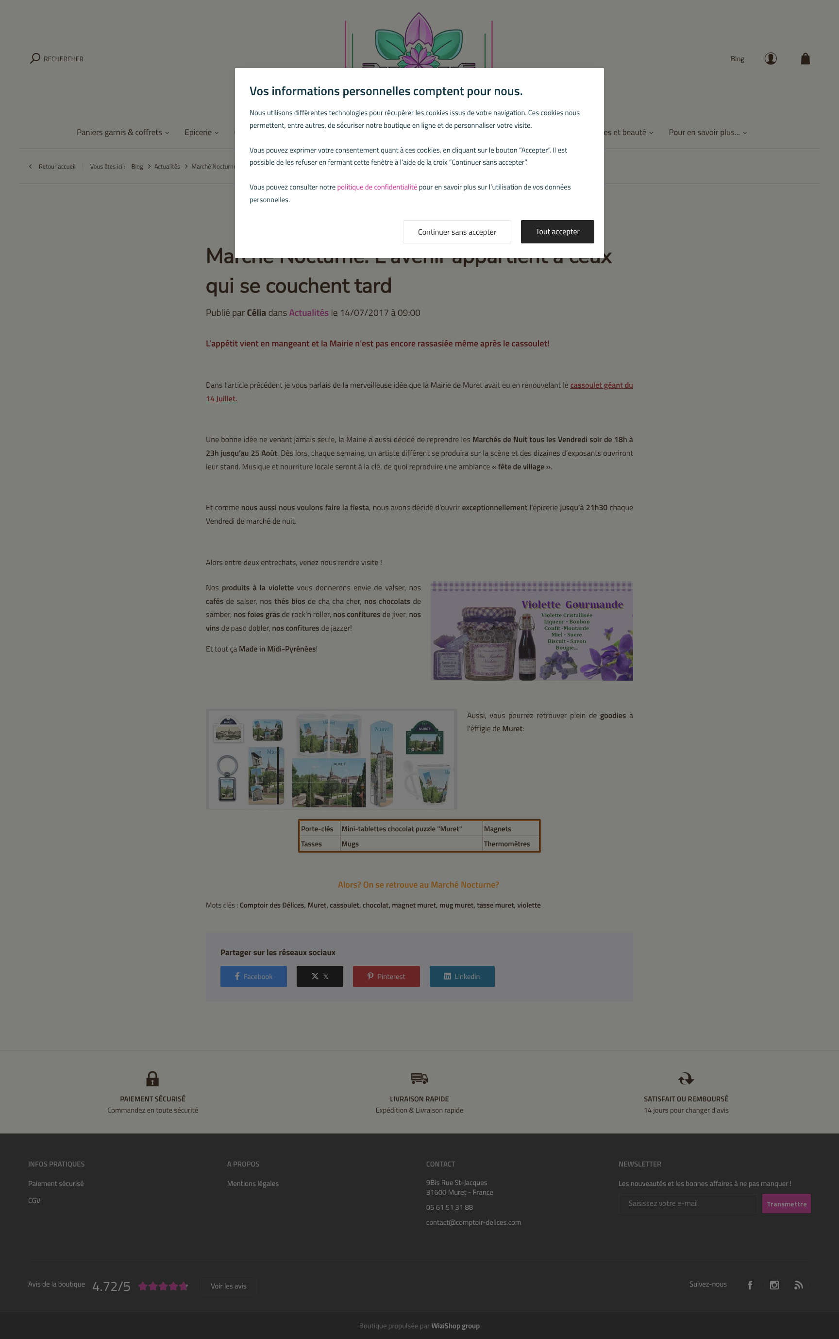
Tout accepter (558, 232)
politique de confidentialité (377, 186)
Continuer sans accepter (457, 232)
